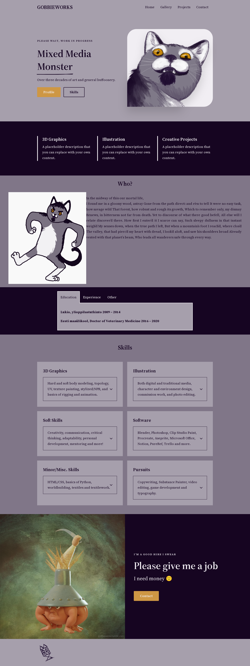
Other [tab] (112, 297)
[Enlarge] (120, 519)
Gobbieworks (55, 7)
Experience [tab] (92, 297)
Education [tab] (69, 297)
